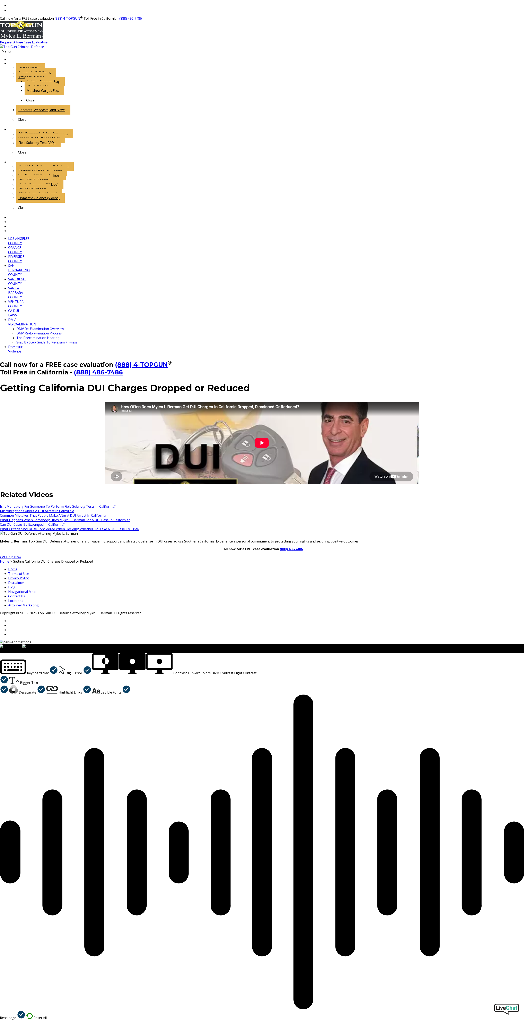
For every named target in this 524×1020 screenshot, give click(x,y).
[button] (29, 673)
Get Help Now (10, 557)
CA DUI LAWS (13, 312)
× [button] (1, 651)
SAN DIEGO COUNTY (17, 281)
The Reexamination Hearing (38, 337)
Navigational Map (22, 591)
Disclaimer (16, 582)
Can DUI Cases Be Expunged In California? (32, 524)
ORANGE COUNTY (15, 249)
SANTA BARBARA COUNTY (15, 292)
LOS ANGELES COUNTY (18, 240)
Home (12, 569)
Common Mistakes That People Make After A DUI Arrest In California (53, 515)
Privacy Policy (18, 578)
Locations (15, 600)
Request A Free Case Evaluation (24, 42)
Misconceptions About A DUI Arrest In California (37, 511)
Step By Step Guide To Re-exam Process (47, 342)
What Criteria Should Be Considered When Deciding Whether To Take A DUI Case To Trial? (69, 529)
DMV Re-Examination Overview (40, 328)
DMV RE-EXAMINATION (22, 321)
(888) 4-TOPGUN (67, 18)
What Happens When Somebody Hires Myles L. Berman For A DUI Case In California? (65, 520)
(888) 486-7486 (130, 18)
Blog (11, 587)
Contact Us (16, 596)
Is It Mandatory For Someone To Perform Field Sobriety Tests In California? (58, 506)
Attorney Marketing (23, 605)
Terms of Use (18, 573)
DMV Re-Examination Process (39, 333)
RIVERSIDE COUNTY (16, 258)
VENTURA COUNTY (16, 303)
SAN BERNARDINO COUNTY (19, 270)
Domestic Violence (15, 349)
